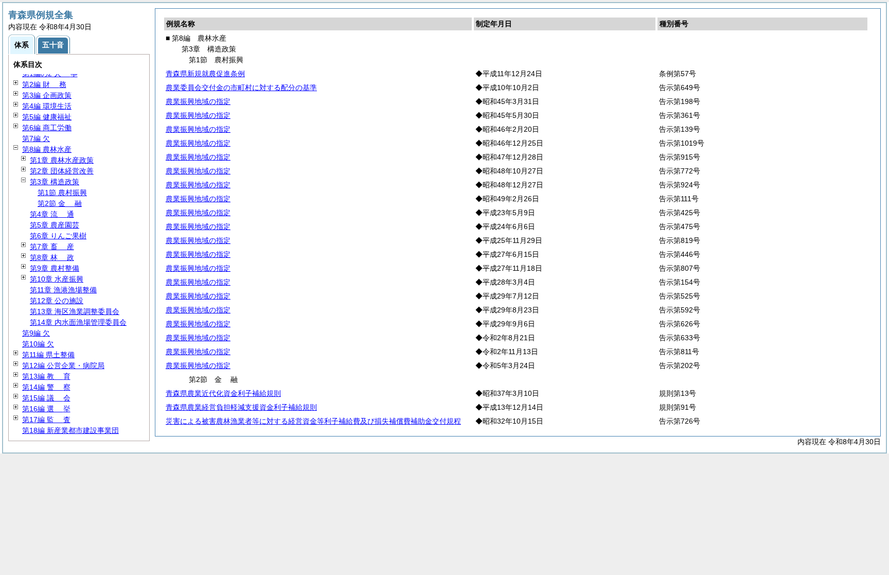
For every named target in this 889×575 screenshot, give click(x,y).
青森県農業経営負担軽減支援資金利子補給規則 (241, 407)
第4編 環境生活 (47, 106)
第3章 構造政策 (54, 182)
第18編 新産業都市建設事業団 (70, 430)
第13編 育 (46, 376)
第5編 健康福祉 (47, 117)
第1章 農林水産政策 (62, 160)
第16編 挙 (46, 409)
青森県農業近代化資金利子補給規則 (223, 393)
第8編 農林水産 (47, 149)
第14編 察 (46, 387)
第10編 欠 (38, 344)
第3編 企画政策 (47, 95)
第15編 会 (46, 398)
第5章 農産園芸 (54, 225)
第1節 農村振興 (62, 192)
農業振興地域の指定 (198, 101)
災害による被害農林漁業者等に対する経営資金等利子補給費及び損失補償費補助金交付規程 (313, 421)
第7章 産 (52, 246)
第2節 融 (60, 203)
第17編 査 (46, 419)
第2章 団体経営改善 (62, 171)
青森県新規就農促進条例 (205, 73)
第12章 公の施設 (56, 301)
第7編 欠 (36, 138)
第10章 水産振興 (56, 279)
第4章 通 (52, 214)
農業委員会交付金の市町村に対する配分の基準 (241, 87)
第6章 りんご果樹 (58, 236)
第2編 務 (44, 84)
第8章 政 (52, 257)
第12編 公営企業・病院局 (63, 365)
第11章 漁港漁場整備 (63, 290)
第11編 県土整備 (48, 355)
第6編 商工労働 (47, 128)
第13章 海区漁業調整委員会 (74, 311)
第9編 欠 (36, 333)
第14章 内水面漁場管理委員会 (78, 322)
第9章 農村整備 (54, 268)
